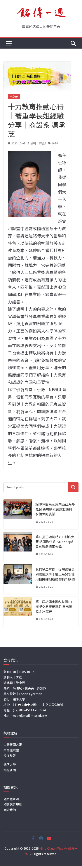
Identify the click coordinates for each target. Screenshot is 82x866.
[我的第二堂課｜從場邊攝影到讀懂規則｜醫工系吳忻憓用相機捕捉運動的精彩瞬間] (17, 579)
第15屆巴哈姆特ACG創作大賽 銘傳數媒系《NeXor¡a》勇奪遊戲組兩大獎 (55, 541)
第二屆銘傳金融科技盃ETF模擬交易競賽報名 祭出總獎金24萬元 (54, 606)
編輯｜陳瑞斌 (38, 143)
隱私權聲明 (11, 799)
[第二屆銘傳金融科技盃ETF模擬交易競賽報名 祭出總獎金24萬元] (17, 612)
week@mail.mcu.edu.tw (29, 715)
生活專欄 (14, 96)
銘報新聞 (9, 770)
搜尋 (73, 487)
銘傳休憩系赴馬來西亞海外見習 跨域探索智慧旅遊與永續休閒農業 (55, 509)
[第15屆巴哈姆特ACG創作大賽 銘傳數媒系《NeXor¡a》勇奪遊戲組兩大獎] (17, 547)
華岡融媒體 (11, 750)
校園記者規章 (12, 804)
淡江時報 (9, 755)
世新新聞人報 (12, 744)
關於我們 (9, 810)
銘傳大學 (9, 764)
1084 (55, 143)
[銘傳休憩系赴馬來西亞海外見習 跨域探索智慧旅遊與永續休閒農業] (17, 514)
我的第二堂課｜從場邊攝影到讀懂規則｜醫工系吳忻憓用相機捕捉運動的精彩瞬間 (55, 574)
